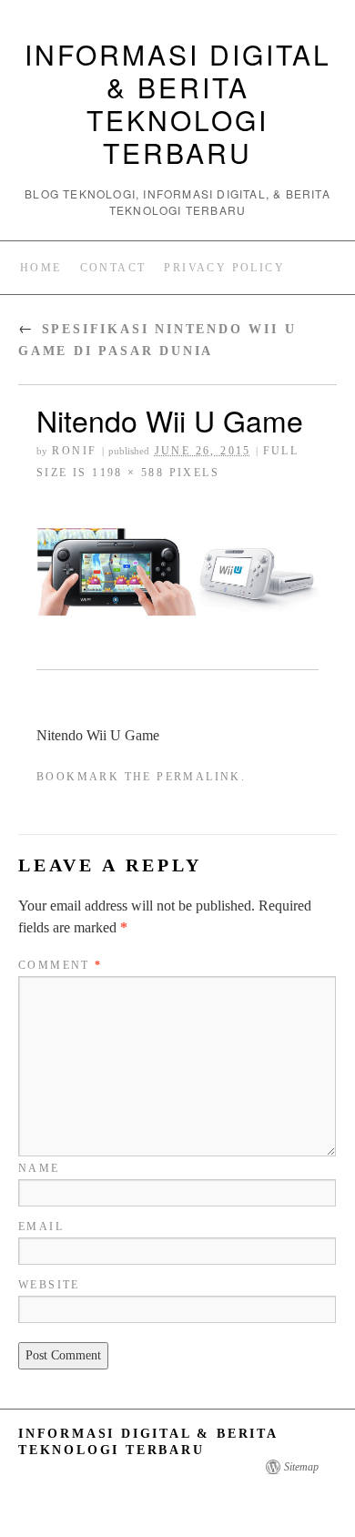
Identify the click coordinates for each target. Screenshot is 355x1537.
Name (39, 1168)
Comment (60, 965)
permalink (199, 776)
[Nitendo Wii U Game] (177, 578)
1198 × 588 (128, 472)
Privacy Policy (224, 267)
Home (41, 267)
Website (49, 1284)
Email (41, 1226)
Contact (113, 267)
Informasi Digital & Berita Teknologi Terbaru (178, 103)
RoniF (74, 450)
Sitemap (301, 1467)
